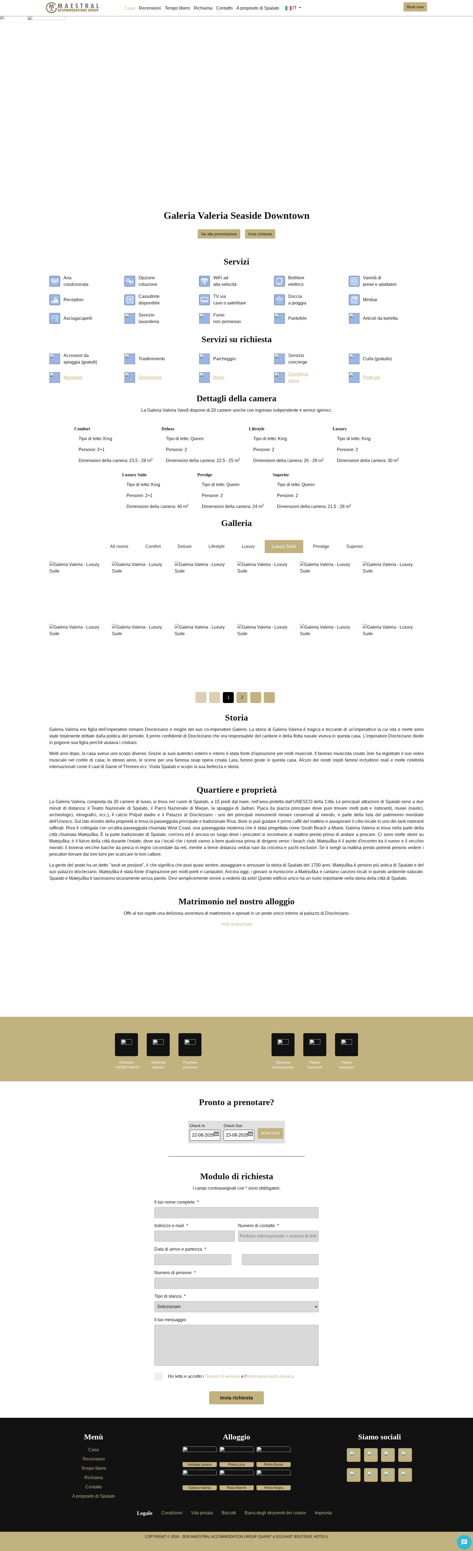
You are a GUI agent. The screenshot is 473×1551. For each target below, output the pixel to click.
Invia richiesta (260, 234)
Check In (197, 1125)
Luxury (248, 546)
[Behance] (353, 1475)
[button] (216, 1133)
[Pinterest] (388, 1475)
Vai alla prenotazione (219, 234)
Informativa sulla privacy (270, 1376)
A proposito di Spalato (93, 1496)
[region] (236, 977)
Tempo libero (93, 1468)
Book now (415, 7)
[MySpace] (388, 1455)
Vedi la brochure (236, 924)
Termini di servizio (222, 1376)
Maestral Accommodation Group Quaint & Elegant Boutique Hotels (259, 1537)
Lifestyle (217, 546)
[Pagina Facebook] (314, 1044)
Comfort (153, 546)
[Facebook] (353, 1455)
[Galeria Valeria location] (189, 1044)
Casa (93, 1449)
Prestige (321, 546)
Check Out (233, 1125)
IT (295, 7)
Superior (354, 546)
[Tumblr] (371, 1455)
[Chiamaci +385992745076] (126, 1044)
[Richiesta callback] (158, 1044)
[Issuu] (405, 1455)
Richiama (93, 1477)
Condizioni (171, 1513)
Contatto (93, 1487)
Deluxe (185, 546)
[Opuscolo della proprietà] (283, 1044)
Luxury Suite (284, 546)
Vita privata (202, 1513)
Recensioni (94, 1459)
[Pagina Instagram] (346, 1044)
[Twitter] (405, 1475)
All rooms (119, 546)
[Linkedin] (371, 1475)
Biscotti (229, 1513)
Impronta (323, 1513)
